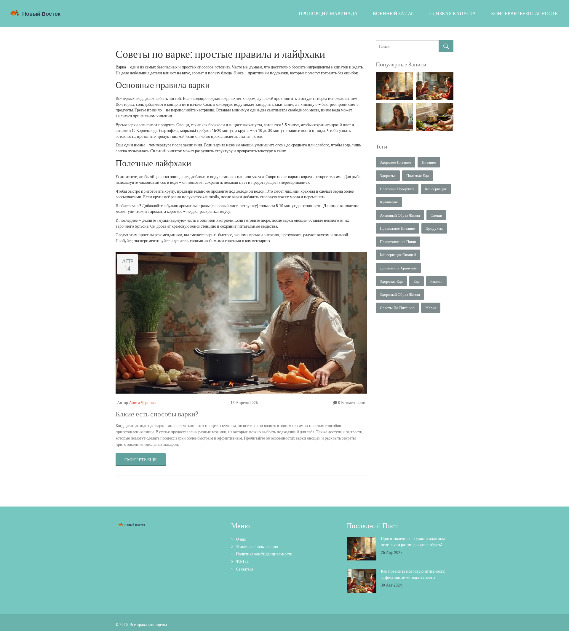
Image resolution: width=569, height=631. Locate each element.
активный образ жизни (400, 215)
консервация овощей (398, 254)
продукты (434, 228)
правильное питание (397, 228)
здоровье (388, 175)
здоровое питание (395, 162)
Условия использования (257, 546)
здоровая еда (391, 281)
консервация (436, 188)
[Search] (446, 46)
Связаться (244, 569)
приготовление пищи (398, 241)
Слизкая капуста (452, 13)
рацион (436, 281)
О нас (241, 539)
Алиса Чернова (142, 402)
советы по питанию (397, 307)
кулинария (389, 202)
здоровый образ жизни (400, 294)
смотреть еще (140, 459)
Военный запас (393, 13)
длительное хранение (398, 268)
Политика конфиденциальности (264, 554)
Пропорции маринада (328, 13)
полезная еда (417, 175)
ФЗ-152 (242, 561)
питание (429, 162)
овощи (436, 215)
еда (416, 281)
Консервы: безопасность (524, 13)
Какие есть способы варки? (157, 414)
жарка (430, 307)
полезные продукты (397, 188)
